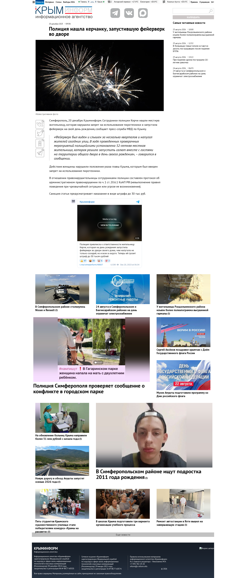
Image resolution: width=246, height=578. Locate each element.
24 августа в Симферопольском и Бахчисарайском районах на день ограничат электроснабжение (189, 73)
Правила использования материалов (145, 557)
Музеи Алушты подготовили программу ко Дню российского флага (182, 394)
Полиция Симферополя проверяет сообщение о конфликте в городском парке (89, 388)
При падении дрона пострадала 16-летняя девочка (190, 61)
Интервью (49, 2)
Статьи (58, 2)
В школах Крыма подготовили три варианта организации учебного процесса (123, 523)
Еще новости (123, 534)
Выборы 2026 (69, 2)
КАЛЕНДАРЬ (193, 17)
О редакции (204, 2)
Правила (194, 2)
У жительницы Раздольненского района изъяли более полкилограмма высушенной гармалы (193, 35)
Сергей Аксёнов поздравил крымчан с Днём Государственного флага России (183, 351)
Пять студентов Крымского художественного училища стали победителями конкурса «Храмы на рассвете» (57, 526)
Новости (39, 2)
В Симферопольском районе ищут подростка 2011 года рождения (148, 474)
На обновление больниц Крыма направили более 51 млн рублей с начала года (61, 437)
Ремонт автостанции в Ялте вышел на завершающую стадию (180, 523)
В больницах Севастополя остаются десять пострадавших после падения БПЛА (191, 48)
